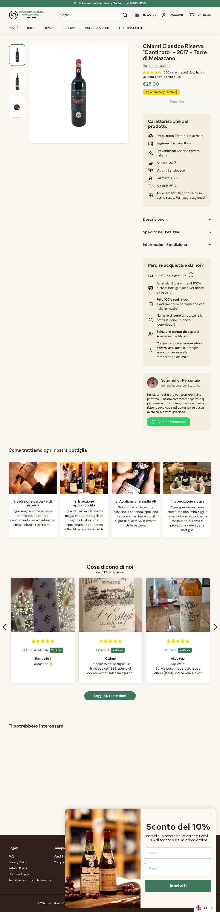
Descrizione (154, 219)
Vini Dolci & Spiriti (97, 28)
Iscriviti (178, 886)
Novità (13, 28)
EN (205, 907)
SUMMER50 (138, 3)
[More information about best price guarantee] (176, 92)
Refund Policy (18, 868)
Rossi (31, 28)
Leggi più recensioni (110, 695)
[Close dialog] (211, 814)
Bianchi (49, 28)
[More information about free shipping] (191, 275)
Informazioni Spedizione (165, 244)
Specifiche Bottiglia (161, 232)
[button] (5, 627)
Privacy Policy (18, 862)
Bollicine (69, 28)
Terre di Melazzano (156, 66)
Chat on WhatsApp (171, 422)
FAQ (11, 856)
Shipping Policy (19, 874)
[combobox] (205, 908)
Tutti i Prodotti (130, 28)
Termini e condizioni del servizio (30, 880)
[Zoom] (78, 93)
